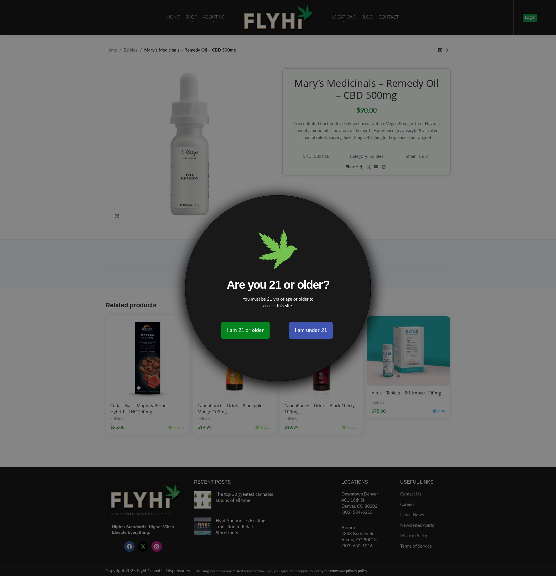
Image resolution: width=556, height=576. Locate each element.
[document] (278, 288)
